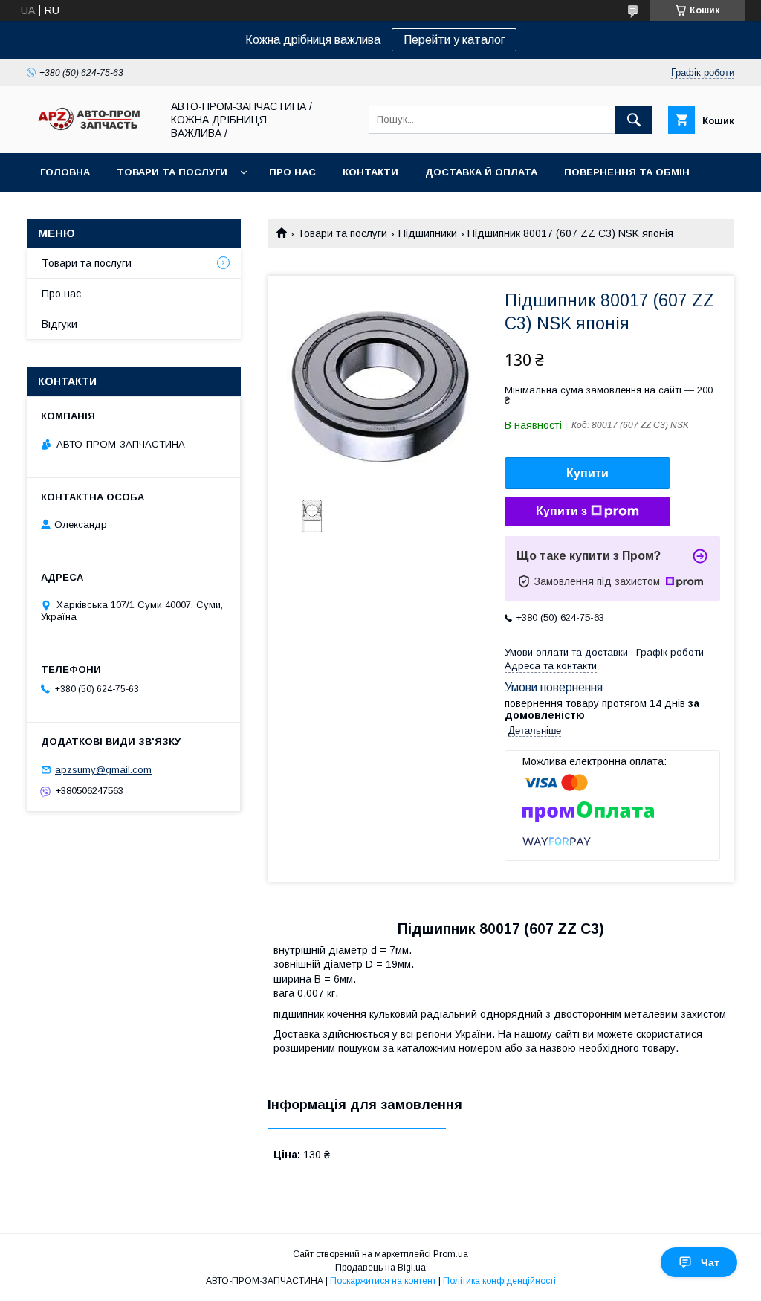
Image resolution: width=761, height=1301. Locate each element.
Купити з (561, 511)
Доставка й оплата (481, 172)
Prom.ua (450, 1254)
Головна (65, 172)
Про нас (292, 172)
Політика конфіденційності (499, 1281)
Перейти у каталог (454, 39)
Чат (710, 1262)
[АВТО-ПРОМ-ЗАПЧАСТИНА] (90, 131)
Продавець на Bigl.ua (380, 1267)
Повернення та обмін (627, 172)
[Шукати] (633, 120)
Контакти (370, 172)
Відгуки (59, 324)
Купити (587, 473)
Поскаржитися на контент (383, 1281)
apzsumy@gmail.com (103, 769)
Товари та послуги (172, 172)
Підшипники (427, 233)
